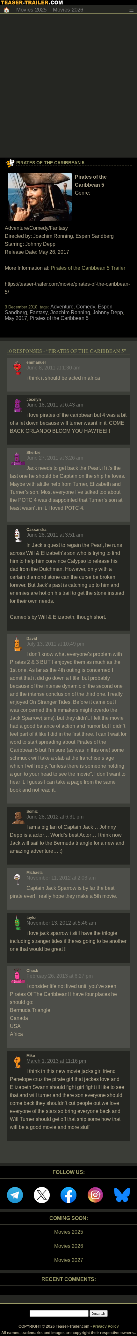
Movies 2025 (31, 10)
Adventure (62, 306)
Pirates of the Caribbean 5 (50, 162)
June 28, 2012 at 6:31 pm (54, 816)
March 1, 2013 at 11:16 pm (56, 1061)
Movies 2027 (68, 1260)
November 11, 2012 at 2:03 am (61, 878)
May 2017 (16, 318)
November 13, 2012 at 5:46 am (61, 923)
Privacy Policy (106, 1326)
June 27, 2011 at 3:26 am (54, 458)
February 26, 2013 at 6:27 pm (59, 976)
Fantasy (39, 312)
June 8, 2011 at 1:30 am (53, 367)
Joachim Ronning (70, 312)
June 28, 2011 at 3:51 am (54, 535)
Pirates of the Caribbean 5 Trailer (88, 268)
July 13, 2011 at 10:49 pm (55, 644)
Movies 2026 (68, 10)
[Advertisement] (68, 85)
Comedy (85, 306)
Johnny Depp (108, 312)
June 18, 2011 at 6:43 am (54, 405)
